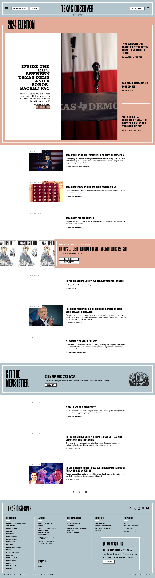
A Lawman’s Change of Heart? (81, 341)
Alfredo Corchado (77, 352)
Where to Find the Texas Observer (77, 529)
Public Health (11, 558)
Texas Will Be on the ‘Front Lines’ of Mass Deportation (95, 155)
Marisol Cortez (134, 57)
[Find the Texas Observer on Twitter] (134, 508)
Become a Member (131, 526)
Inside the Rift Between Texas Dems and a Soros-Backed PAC (34, 77)
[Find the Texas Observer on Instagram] (139, 508)
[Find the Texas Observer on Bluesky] (147, 508)
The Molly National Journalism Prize (46, 542)
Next (86, 492)
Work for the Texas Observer (46, 538)
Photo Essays (11, 566)
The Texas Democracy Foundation (47, 529)
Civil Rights (11, 526)
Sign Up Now (50, 385)
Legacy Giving (129, 528)
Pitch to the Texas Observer (103, 529)
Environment (11, 536)
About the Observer (46, 523)
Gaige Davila (74, 448)
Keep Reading (43, 107)
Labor (8, 550)
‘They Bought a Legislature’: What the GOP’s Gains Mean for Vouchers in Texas (134, 121)
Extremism (10, 542)
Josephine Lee (133, 130)
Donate (34, 8)
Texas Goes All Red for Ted (80, 218)
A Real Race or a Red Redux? (81, 407)
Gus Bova (130, 90)
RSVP (40, 566)
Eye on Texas (11, 539)
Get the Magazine (19, 8)
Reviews (9, 563)
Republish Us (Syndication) (43, 533)
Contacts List (100, 523)
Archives (70, 526)
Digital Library (137, 8)
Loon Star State (12, 552)
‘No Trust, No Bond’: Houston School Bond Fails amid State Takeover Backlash (94, 310)
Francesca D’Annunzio (78, 166)
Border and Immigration (16, 523)
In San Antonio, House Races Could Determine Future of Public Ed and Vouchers (95, 469)
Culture (9, 531)
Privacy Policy (134, 575)
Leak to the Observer (103, 526)
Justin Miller (75, 196)
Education (10, 534)
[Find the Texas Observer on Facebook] (130, 508)
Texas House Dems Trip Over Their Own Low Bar (91, 187)
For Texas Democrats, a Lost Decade (135, 85)
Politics (9, 555)
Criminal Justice (12, 528)
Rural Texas (11, 560)
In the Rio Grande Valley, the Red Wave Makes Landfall (95, 281)
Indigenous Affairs (13, 547)
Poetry (9, 568)
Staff (40, 526)
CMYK (51, 575)
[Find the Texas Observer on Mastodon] (143, 508)
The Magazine (69, 262)
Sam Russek (43, 104)
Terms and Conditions (146, 575)
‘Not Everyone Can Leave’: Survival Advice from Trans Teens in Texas (135, 48)
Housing (9, 544)
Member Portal (130, 531)
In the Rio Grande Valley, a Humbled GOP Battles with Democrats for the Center (94, 438)
